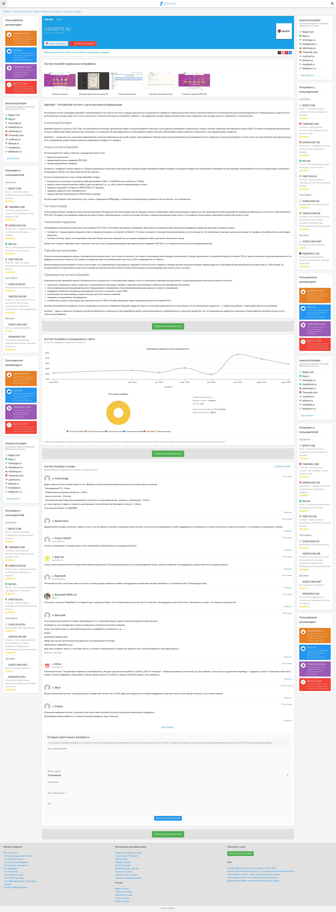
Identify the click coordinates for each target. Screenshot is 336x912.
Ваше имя (52, 782)
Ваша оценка (54, 771)
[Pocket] (283, 52)
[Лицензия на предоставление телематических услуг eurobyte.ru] (93, 80)
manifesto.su (57, 667)
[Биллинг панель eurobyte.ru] (127, 80)
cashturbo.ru (57, 560)
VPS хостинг (72, 52)
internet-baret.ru (58, 579)
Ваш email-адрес (56, 793)
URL (50, 804)
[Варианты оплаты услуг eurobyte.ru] (160, 80)
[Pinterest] (286, 52)
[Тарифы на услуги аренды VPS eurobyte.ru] (194, 80)
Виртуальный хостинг (54, 52)
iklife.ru (55, 598)
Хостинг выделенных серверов (94, 52)
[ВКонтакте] (290, 52)
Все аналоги (13, 158)
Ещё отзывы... (168, 727)
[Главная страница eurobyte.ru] (60, 80)
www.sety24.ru (58, 541)
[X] (279, 52)
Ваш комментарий (57, 749)
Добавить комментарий (168, 818)
